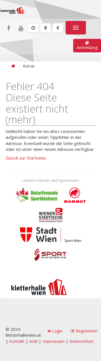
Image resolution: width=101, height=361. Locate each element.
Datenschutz (81, 341)
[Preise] (57, 28)
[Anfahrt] (45, 28)
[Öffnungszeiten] (33, 28)
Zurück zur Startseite (26, 158)
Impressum (53, 341)
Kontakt (16, 341)
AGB (33, 341)
